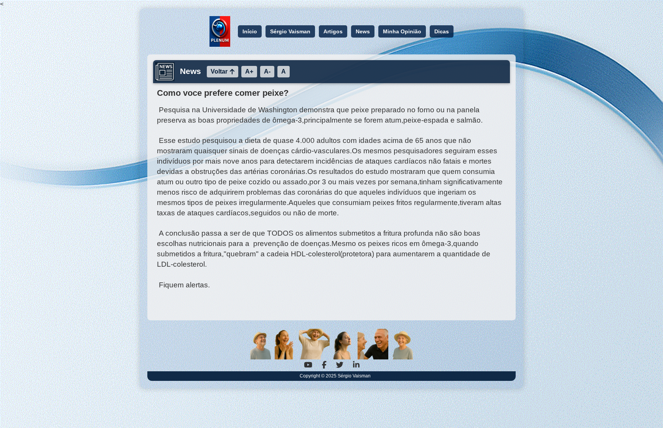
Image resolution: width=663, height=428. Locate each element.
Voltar (219, 71)
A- (267, 71)
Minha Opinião (402, 31)
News (363, 31)
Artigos (333, 31)
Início (249, 31)
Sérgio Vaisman (290, 31)
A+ (249, 71)
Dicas (441, 31)
